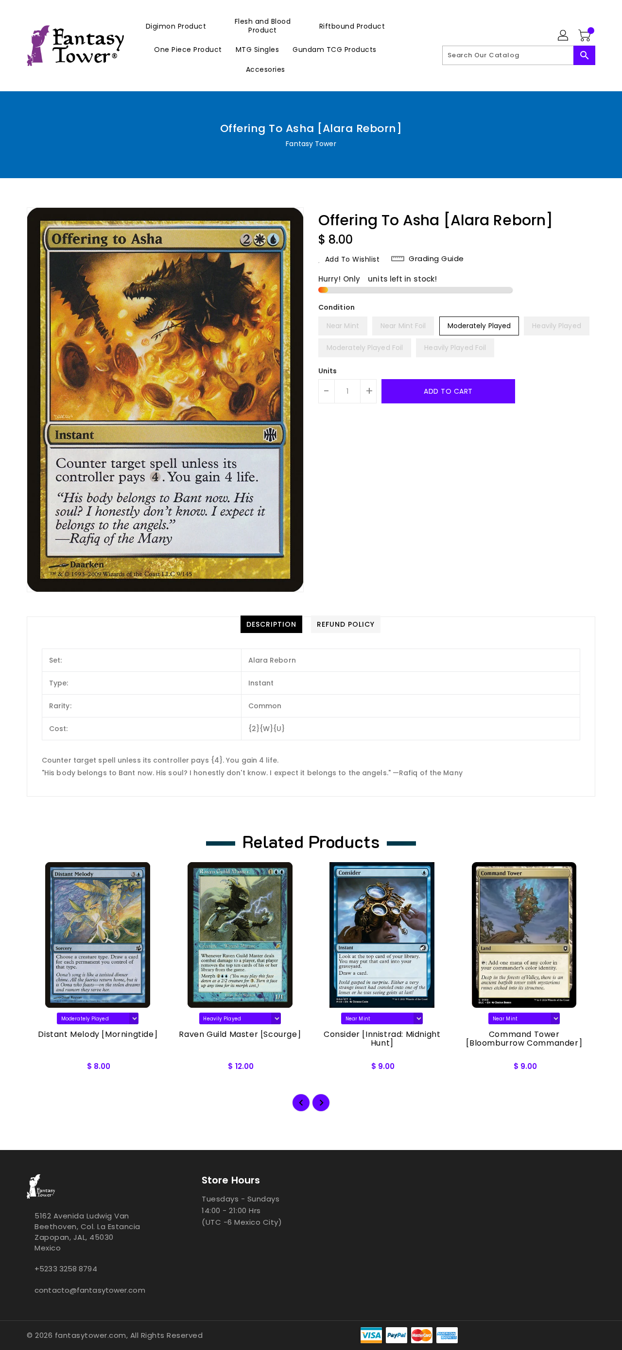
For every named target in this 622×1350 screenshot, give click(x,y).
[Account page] (563, 36)
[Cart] (585, 36)
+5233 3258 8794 (66, 1269)
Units (327, 370)
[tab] (271, 624)
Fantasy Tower (311, 144)
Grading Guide (436, 259)
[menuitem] (176, 26)
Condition (336, 307)
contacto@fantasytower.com (90, 1290)
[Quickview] (42, 1070)
